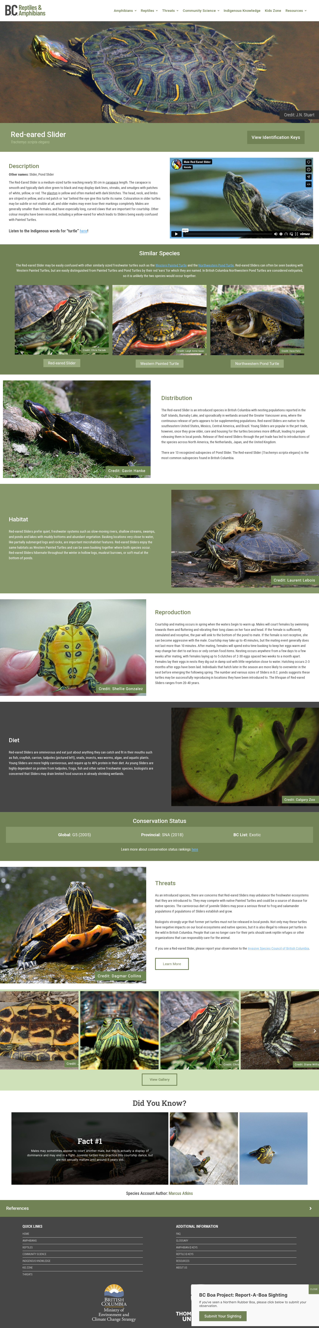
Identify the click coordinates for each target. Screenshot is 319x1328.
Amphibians (123, 10)
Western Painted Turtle (171, 265)
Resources (294, 10)
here (83, 230)
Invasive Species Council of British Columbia (278, 948)
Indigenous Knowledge (242, 10)
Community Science (199, 10)
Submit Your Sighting (222, 1316)
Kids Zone (273, 10)
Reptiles (147, 10)
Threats (168, 10)
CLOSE (314, 1289)
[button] (125, 10)
